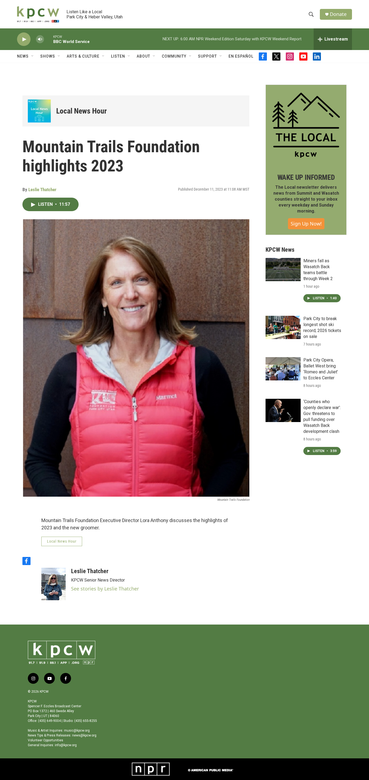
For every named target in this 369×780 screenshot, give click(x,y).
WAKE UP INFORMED (306, 177)
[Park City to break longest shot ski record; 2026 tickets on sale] (283, 327)
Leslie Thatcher (42, 189)
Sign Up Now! (306, 223)
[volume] (40, 39)
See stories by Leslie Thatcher (105, 588)
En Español (241, 56)
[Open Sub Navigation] (33, 56)
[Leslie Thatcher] (53, 584)
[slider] (48, 39)
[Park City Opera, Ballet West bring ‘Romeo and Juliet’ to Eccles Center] (283, 368)
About (143, 56)
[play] (23, 39)
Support (207, 56)
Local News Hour (81, 111)
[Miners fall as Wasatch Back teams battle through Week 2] (283, 269)
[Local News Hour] (39, 110)
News (23, 56)
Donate (338, 14)
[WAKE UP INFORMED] (306, 125)
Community (174, 56)
